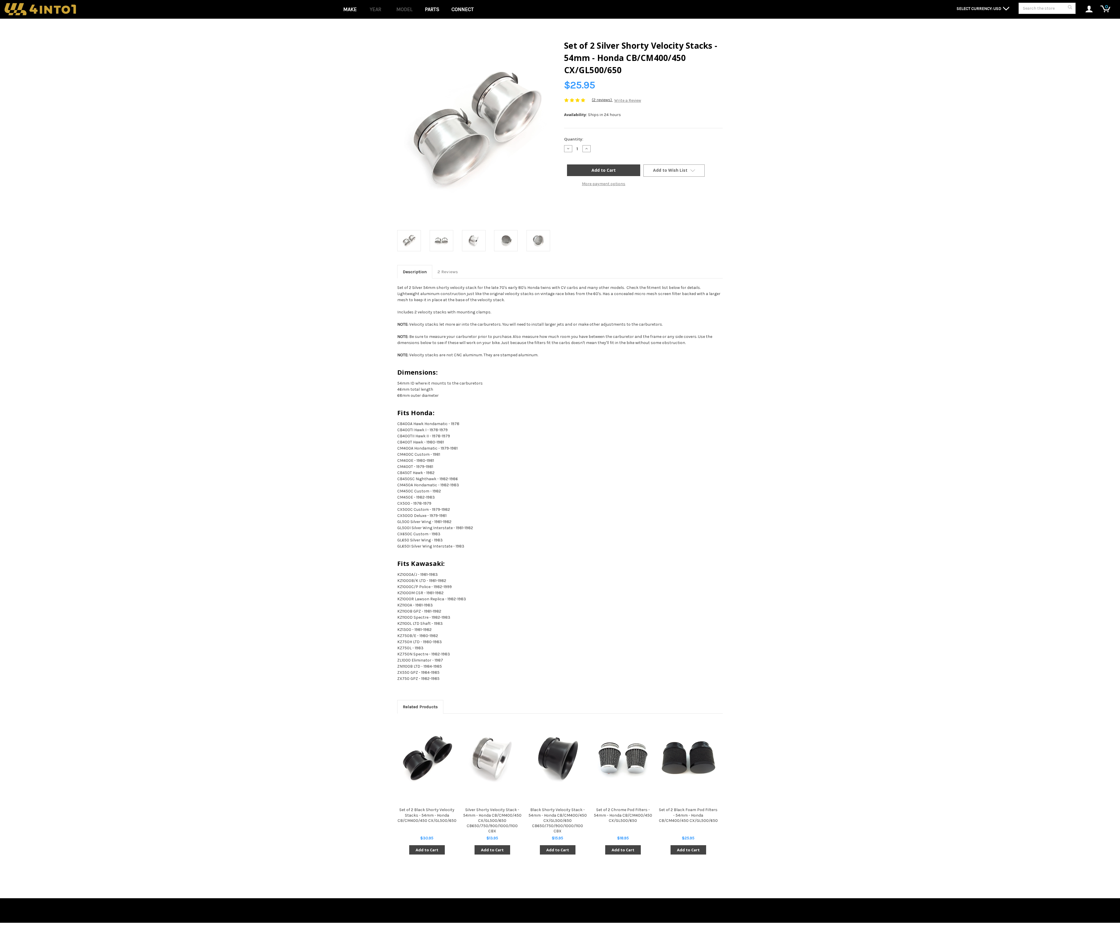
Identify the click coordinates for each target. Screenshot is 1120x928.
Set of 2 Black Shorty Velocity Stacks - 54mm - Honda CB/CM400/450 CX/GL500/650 (427, 815)
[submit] (1070, 8)
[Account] (1086, 9)
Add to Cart (427, 849)
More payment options (603, 183)
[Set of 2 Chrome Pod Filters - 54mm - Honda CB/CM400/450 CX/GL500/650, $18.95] (623, 759)
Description (415, 271)
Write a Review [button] (627, 100)
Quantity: (573, 139)
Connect (463, 9)
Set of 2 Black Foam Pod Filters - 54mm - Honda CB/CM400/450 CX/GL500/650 (688, 815)
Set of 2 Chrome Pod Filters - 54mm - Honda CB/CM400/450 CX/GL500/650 (623, 815)
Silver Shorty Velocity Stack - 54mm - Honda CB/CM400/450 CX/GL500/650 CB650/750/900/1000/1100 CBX (492, 820)
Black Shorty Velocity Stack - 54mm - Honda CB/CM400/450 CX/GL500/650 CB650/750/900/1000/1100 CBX (557, 820)
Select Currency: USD (979, 8)
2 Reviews (448, 271)
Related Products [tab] (420, 706)
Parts (432, 9)
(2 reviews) (602, 99)
